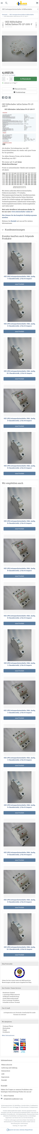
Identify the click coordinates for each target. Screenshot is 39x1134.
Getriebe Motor (25, 1105)
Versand (13, 75)
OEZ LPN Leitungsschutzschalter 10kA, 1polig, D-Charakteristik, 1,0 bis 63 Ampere (19, 325)
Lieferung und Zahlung (9, 1068)
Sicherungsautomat (6, 1105)
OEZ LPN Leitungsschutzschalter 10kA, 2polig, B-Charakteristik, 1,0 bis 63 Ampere (19, 569)
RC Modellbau (16, 1105)
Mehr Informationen (8, 1035)
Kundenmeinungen (14, 229)
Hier (28, 1120)
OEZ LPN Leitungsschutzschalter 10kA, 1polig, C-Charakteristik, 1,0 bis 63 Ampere (19, 277)
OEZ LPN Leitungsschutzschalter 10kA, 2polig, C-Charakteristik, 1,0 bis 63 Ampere (19, 711)
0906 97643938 (9, 1096)
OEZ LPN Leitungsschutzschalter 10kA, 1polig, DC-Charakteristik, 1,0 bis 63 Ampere (19, 372)
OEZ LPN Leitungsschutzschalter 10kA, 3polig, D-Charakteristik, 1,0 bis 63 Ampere (19, 901)
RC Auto (10, 1107)
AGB (2, 1074)
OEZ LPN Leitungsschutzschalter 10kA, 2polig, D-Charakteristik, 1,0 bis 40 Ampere (19, 419)
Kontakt (4, 1080)
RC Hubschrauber (24, 1107)
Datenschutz (5, 1071)
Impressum (5, 1077)
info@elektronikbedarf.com (13, 1099)
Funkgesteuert (34, 1107)
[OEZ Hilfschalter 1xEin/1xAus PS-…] (3, 25)
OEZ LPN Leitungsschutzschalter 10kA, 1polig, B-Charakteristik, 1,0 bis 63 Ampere (19, 467)
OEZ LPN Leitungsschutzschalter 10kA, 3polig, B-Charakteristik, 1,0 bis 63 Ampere (19, 617)
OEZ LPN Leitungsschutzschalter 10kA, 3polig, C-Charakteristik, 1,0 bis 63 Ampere (19, 759)
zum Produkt (19, 284)
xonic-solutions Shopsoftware (24, 1129)
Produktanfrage (20, 92)
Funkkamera (33, 1105)
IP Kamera (4, 1107)
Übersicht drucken (20, 89)
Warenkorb (26, 79)
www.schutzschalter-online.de (22, 212)
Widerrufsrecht (6, 1065)
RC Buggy (15, 1107)
